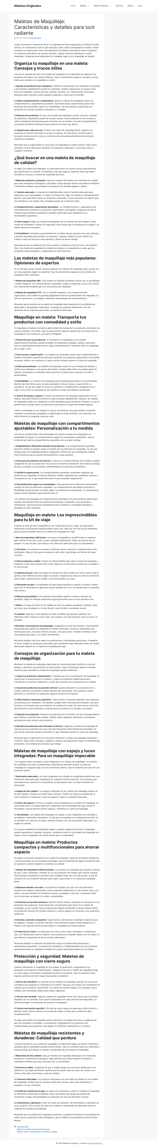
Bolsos (130, 6)
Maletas (83, 6)
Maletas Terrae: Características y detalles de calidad (37, 1131)
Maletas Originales (27, 6)
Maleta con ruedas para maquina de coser (33, 1129)
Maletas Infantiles (101, 6)
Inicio (73, 6)
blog (139, 6)
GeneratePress (96, 1143)
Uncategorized (22, 1126)
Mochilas (119, 6)
